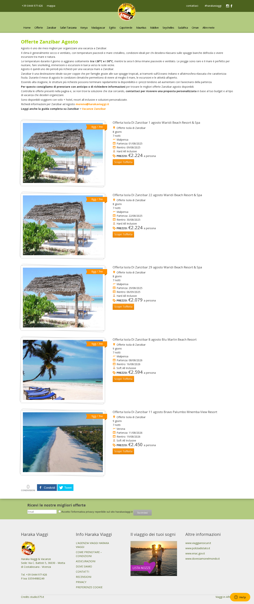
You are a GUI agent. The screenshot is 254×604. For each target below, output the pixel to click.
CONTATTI (82, 571)
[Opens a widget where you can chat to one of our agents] (240, 597)
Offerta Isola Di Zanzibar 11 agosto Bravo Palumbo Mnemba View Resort (165, 412)
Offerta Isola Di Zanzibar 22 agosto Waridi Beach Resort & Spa (157, 195)
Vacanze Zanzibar (94, 109)
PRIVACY (81, 582)
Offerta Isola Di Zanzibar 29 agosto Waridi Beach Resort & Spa (157, 267)
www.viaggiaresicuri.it (198, 543)
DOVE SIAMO (84, 566)
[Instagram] (227, 5)
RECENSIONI (83, 577)
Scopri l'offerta (123, 162)
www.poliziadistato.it (197, 548)
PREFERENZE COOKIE (89, 587)
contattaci (192, 5)
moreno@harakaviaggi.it (92, 104)
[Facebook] (231, 5)
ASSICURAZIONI (85, 561)
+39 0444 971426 (32, 5)
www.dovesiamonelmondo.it (202, 558)
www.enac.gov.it (195, 553)
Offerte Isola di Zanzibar (131, 128)
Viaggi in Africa (224, 597)
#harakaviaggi (213, 5)
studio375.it (37, 597)
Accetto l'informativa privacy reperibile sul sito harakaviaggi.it (97, 511)
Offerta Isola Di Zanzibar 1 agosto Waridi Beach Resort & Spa (156, 122)
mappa (50, 5)
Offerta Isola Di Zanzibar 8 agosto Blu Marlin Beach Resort (155, 339)
